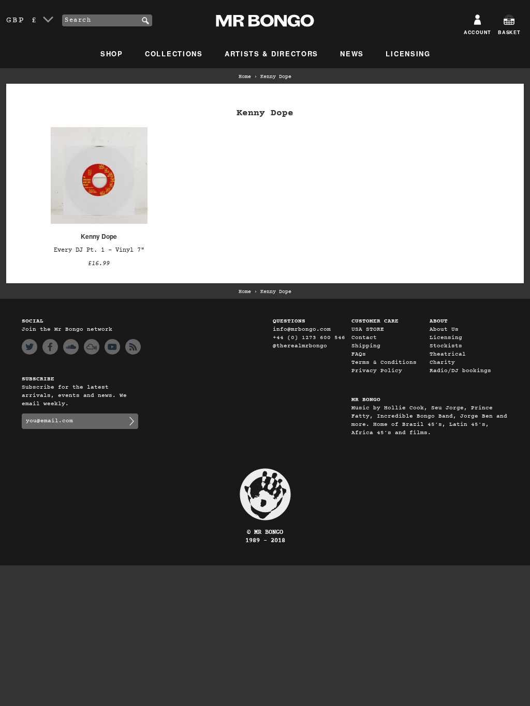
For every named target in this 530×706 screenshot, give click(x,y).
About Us (444, 329)
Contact (364, 338)
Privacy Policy (376, 371)
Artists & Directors (271, 53)
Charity (442, 362)
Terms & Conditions (384, 362)
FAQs (358, 354)
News (352, 53)
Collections (174, 53)
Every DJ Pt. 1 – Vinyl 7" (99, 250)
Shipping (365, 346)
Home (245, 77)
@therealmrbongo (300, 346)
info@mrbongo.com (302, 329)
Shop (111, 53)
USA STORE (367, 329)
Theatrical (448, 354)
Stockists (446, 346)
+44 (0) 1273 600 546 (309, 338)
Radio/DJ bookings (460, 371)
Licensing (408, 53)
